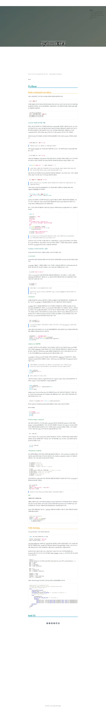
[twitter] (52, 623)
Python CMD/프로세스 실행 (97, 15)
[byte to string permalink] (27, 407)
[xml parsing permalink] (27, 528)
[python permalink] (27, 86)
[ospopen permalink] (27, 296)
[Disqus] (53, 671)
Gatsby (59, 705)
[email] (47, 623)
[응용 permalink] (27, 495)
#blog (50, 74)
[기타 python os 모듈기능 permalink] (27, 450)
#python (54, 74)
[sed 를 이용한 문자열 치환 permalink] (27, 123)
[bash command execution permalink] (27, 92)
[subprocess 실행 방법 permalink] (27, 344)
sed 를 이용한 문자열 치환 (97, 13)
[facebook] (49, 623)
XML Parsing (93, 17)
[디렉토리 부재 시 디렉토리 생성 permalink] (27, 498)
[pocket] (59, 623)
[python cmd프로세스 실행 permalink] (27, 249)
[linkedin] (54, 623)
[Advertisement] (53, 57)
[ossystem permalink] (27, 256)
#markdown (59, 74)
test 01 (91, 18)
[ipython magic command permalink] (27, 419)
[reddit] (56, 623)
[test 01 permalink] (27, 615)
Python (91, 10)
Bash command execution (96, 11)
